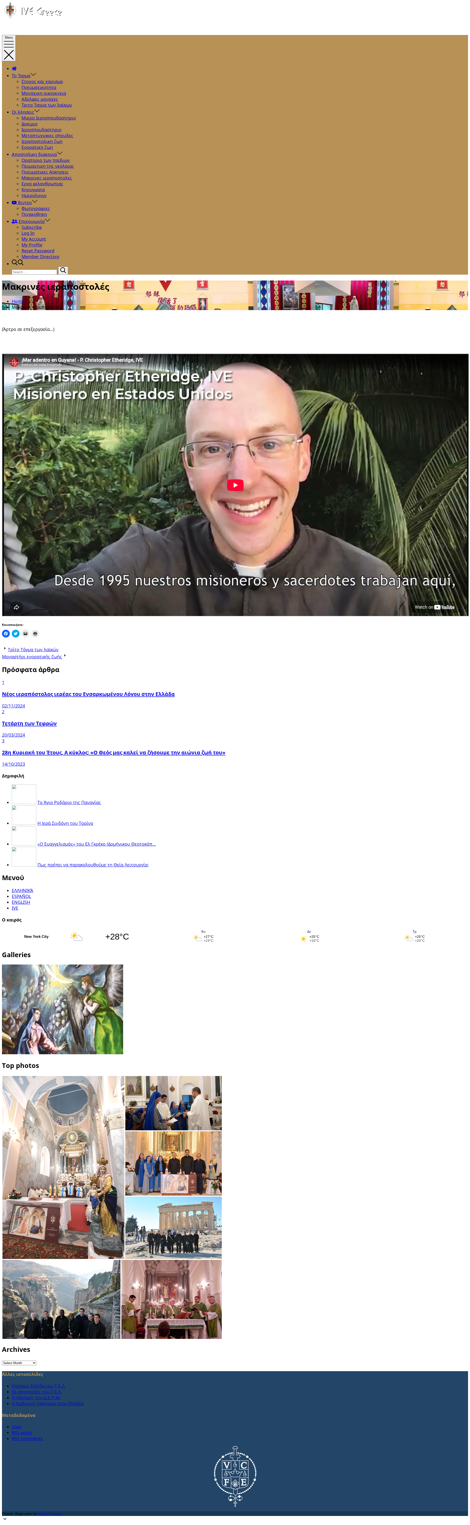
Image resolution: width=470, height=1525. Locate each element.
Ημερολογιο (34, 195)
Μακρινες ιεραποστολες (47, 178)
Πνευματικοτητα (39, 87)
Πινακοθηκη (34, 214)
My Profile (32, 245)
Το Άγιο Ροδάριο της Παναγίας (69, 802)
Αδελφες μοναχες (40, 99)
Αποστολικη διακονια (34, 154)
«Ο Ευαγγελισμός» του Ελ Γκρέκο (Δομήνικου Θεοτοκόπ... (96, 844)
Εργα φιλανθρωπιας (42, 184)
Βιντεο (24, 202)
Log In (28, 233)
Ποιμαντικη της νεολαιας (48, 166)
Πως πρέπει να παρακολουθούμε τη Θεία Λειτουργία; (93, 865)
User (16, 1427)
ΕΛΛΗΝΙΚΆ (22, 890)
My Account (34, 239)
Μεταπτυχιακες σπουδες (47, 135)
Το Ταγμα (21, 75)
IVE (15, 908)
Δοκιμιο (29, 124)
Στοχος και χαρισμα (42, 81)
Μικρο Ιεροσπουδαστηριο (49, 118)
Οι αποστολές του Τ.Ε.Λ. (37, 1392)
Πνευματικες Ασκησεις (45, 172)
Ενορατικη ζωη (37, 147)
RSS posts (22, 1432)
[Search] (63, 271)
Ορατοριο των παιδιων (46, 160)
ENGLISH (21, 902)
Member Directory (40, 256)
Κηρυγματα (33, 189)
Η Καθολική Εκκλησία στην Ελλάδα (48, 1403)
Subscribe (32, 227)
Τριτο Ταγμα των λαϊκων (47, 105)
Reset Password (38, 251)
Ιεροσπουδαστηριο (41, 130)
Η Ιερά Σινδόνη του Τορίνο (65, 823)
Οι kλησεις (23, 112)
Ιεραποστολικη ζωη (42, 141)
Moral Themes (49, 1513)
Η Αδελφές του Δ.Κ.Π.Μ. (36, 1398)
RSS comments (27, 1438)
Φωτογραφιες (36, 208)
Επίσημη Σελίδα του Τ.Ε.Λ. (39, 1386)
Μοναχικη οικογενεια (44, 93)
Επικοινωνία (31, 221)
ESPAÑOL (21, 896)
